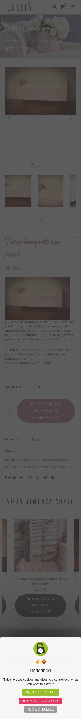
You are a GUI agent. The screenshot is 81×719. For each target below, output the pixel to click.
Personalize (40, 709)
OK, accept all (40, 692)
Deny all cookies (40, 701)
